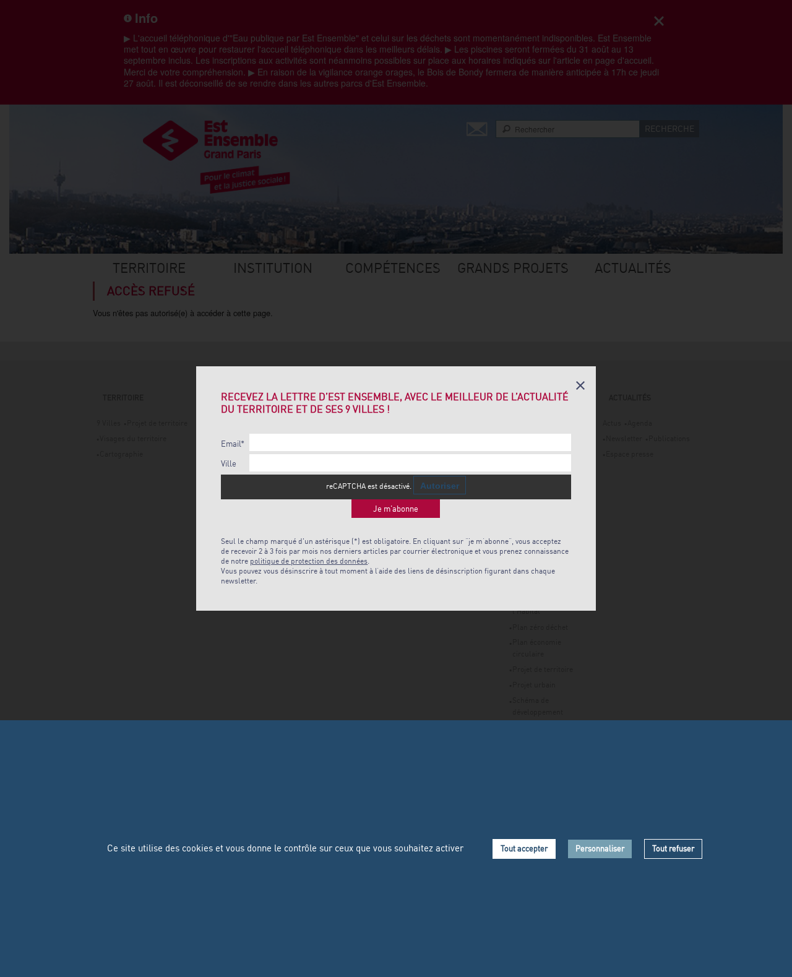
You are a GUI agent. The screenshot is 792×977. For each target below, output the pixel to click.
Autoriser (439, 486)
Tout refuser (673, 848)
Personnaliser (599, 848)
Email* (232, 444)
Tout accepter (524, 848)
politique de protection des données (309, 561)
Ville (228, 463)
